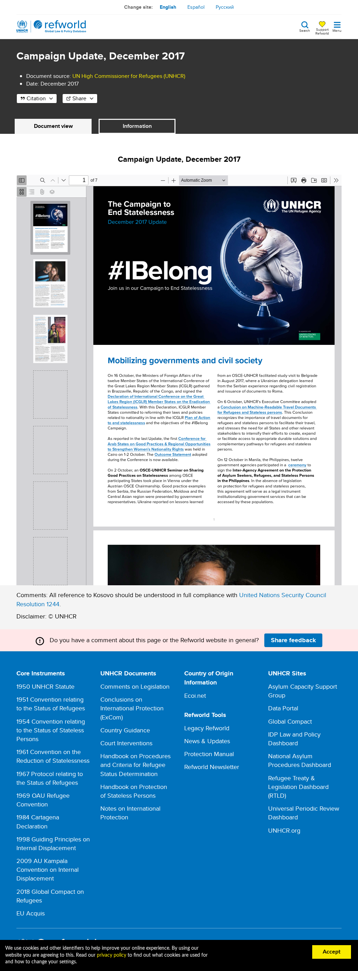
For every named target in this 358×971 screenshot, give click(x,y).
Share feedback (293, 640)
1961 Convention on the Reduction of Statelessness (53, 756)
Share (79, 98)
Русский (225, 6)
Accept (332, 952)
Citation (36, 98)
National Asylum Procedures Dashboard (299, 760)
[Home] (51, 26)
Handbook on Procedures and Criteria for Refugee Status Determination (135, 765)
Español (196, 6)
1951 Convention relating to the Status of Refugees (50, 703)
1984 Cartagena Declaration (37, 821)
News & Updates (207, 741)
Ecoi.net (195, 695)
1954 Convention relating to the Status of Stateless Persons (50, 730)
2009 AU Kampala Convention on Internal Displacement (47, 869)
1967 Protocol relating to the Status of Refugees (49, 778)
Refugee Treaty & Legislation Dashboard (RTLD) (298, 787)
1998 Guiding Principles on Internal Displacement (53, 843)
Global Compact (290, 721)
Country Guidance (125, 730)
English (168, 6)
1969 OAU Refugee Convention (43, 800)
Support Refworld (322, 31)
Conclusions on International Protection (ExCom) (132, 708)
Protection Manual (209, 753)
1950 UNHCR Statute (45, 686)
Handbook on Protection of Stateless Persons (133, 791)
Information (137, 126)
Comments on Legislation (135, 686)
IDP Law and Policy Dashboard (294, 738)
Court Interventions (126, 743)
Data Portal (283, 708)
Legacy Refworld (206, 728)
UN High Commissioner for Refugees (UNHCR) (128, 76)
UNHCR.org (284, 830)
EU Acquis (30, 913)
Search (304, 30)
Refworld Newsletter (211, 766)
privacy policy (111, 955)
